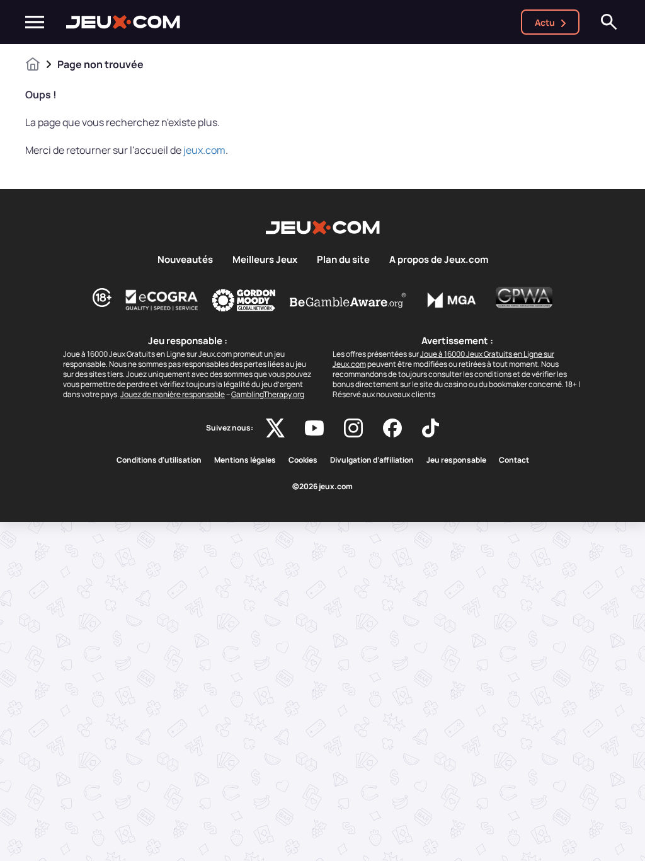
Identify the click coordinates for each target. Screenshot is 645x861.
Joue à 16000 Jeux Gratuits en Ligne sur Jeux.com (443, 359)
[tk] (430, 428)
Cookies (302, 460)
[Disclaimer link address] (162, 300)
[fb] (392, 428)
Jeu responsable (456, 460)
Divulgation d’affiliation (372, 460)
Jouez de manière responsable (172, 394)
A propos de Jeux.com (438, 259)
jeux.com (204, 150)
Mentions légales (245, 460)
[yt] (314, 428)
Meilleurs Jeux (264, 259)
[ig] (353, 428)
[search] (609, 22)
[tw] (275, 428)
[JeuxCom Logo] (123, 22)
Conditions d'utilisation (159, 460)
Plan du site (343, 259)
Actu (545, 22)
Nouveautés (185, 259)
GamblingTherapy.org (267, 394)
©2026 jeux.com (322, 486)
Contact (514, 460)
